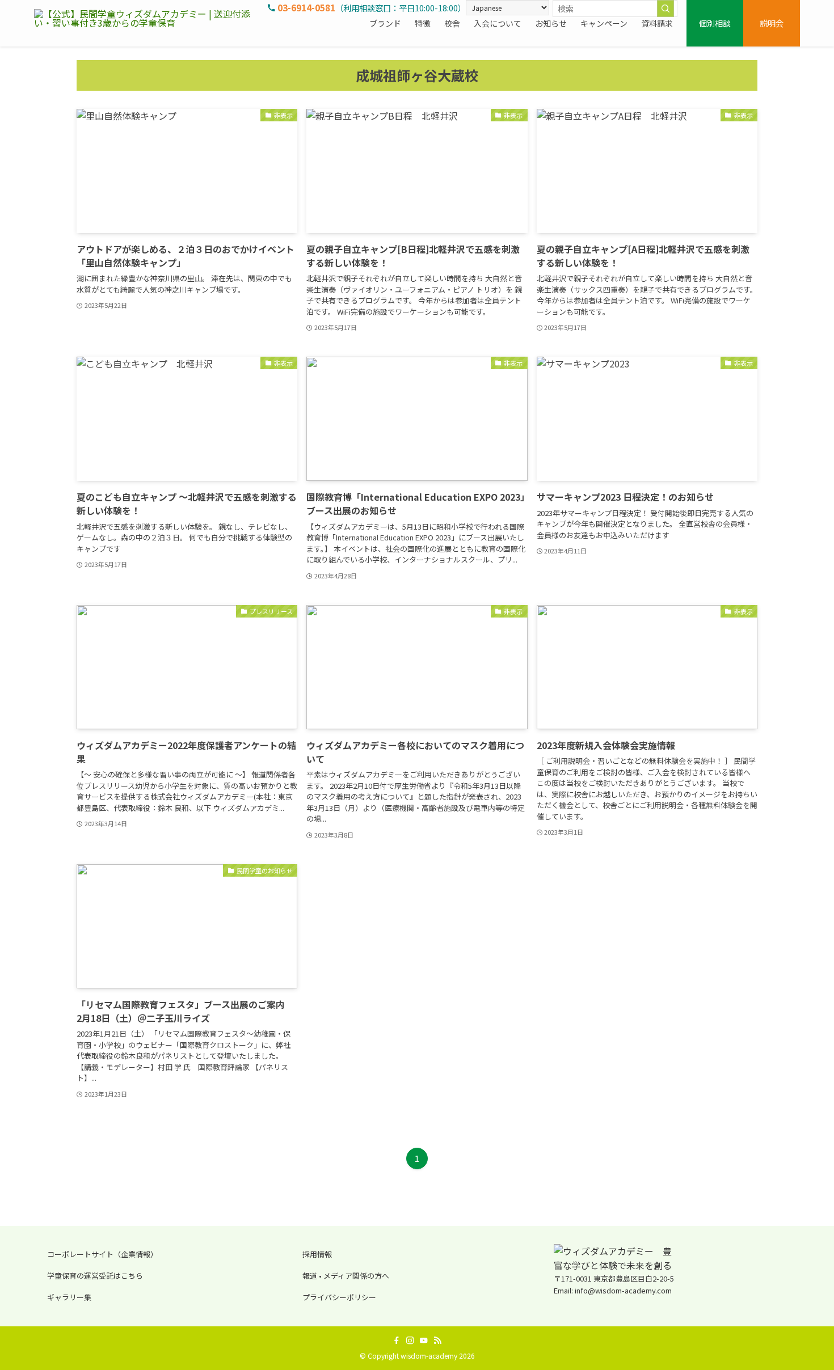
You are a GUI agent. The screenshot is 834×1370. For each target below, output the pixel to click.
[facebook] (396, 1340)
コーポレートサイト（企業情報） (102, 1254)
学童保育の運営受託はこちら (95, 1275)
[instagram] (410, 1340)
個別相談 (715, 23)
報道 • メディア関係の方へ (345, 1275)
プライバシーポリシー (339, 1297)
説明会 (772, 23)
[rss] (437, 1340)
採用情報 (317, 1254)
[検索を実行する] (665, 8)
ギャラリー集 (69, 1297)
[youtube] (424, 1340)
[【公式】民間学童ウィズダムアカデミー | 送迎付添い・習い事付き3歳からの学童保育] (147, 23)
